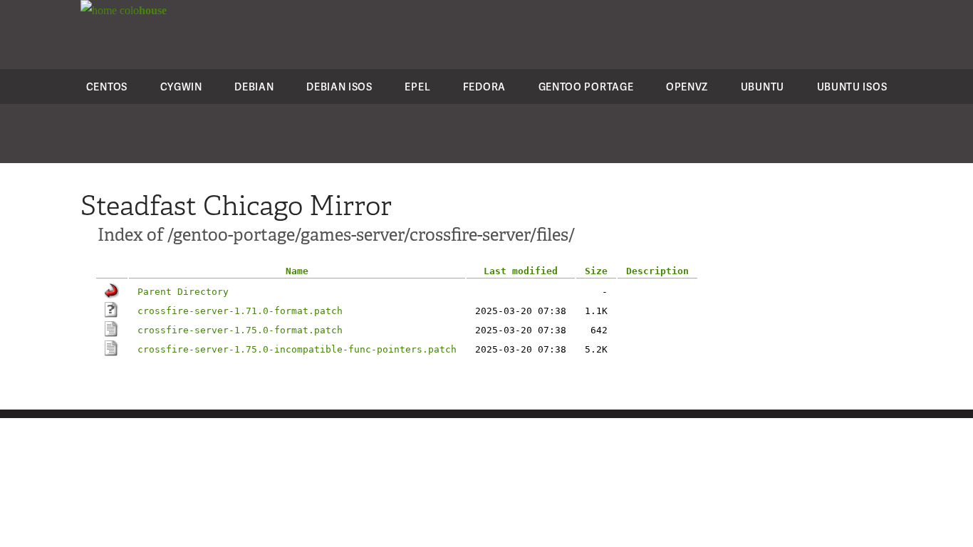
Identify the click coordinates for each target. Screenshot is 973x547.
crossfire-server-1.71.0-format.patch (240, 311)
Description (657, 271)
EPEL (417, 86)
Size (596, 271)
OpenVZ (687, 86)
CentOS (107, 86)
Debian (254, 86)
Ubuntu (762, 86)
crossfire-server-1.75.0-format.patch (240, 330)
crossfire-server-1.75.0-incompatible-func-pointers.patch (297, 349)
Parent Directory (183, 291)
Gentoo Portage (586, 86)
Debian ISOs (339, 86)
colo (142, 10)
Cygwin (181, 86)
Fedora (484, 86)
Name (297, 271)
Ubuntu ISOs (852, 86)
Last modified (521, 271)
